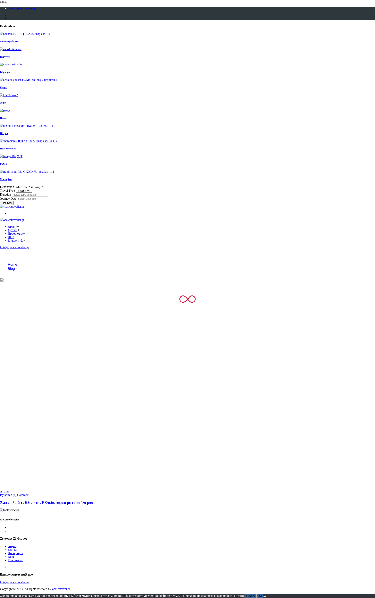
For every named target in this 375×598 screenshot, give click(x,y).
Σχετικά (12, 230)
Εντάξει (250, 595)
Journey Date (8, 198)
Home (12, 264)
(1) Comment (21, 495)
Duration (5, 194)
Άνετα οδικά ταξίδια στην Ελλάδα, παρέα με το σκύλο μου (46, 503)
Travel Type (7, 190)
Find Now (7, 202)
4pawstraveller (61, 589)
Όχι (260, 595)
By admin (6, 495)
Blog (11, 237)
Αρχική (12, 226)
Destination (7, 187)
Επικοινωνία (15, 240)
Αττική (4, 491)
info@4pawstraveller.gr (22, 8)
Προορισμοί (15, 233)
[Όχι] (264, 596)
